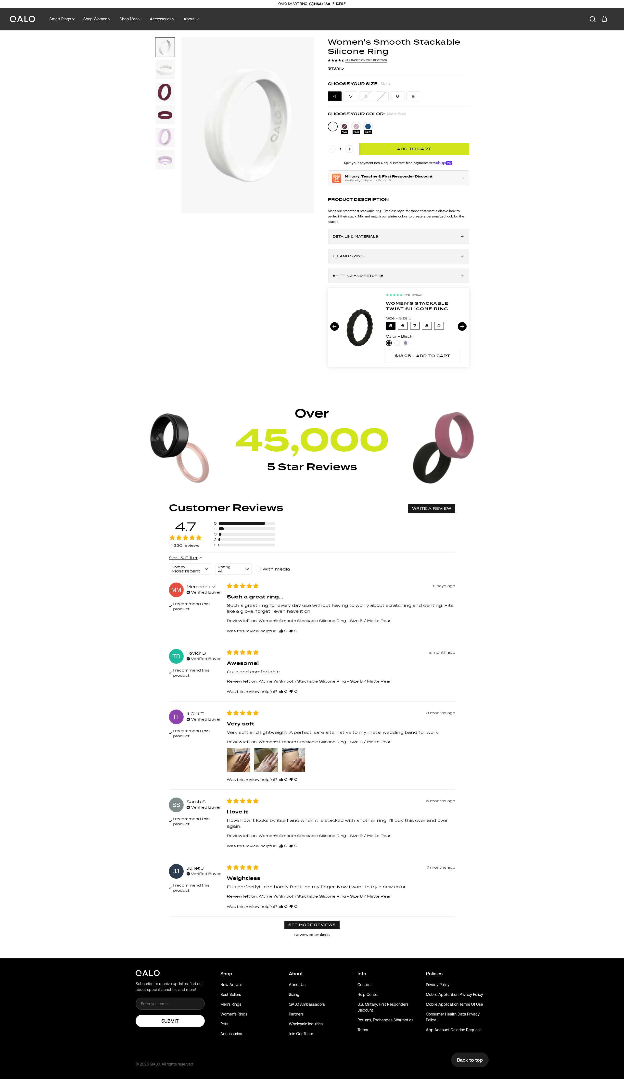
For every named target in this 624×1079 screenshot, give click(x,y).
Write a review (431, 508)
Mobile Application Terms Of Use (454, 1004)
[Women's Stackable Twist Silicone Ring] (359, 327)
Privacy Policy (437, 984)
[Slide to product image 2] (165, 69)
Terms (362, 1030)
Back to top (470, 1060)
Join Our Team (301, 1033)
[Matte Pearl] (333, 126)
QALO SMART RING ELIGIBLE (311, 4)
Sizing (294, 994)
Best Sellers (230, 994)
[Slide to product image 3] (165, 92)
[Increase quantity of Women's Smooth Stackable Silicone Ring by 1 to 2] (349, 149)
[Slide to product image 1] (165, 47)
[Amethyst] (405, 343)
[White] (397, 343)
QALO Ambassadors (307, 1004)
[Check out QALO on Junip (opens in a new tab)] (324, 934)
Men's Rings (230, 1004)
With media (276, 569)
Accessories (231, 1033)
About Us (297, 984)
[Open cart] (604, 19)
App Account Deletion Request (453, 1030)
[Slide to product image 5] (165, 137)
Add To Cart (414, 149)
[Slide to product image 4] (165, 115)
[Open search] (592, 19)
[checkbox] (274, 569)
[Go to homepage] (22, 19)
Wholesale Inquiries (306, 1024)
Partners (296, 1014)
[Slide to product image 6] (165, 160)
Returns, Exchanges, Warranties (385, 1020)
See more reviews (312, 924)
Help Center (368, 994)
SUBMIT (170, 1021)
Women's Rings (233, 1014)
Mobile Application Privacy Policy (454, 994)
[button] (165, 164)
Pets (224, 1024)
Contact (364, 984)
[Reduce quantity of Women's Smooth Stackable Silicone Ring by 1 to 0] (332, 149)
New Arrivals (231, 984)
